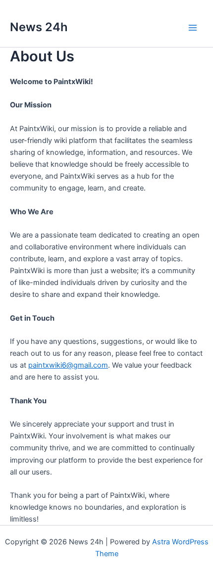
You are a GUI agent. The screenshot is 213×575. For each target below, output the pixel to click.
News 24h (39, 27)
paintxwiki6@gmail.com (68, 365)
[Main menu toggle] (192, 27)
